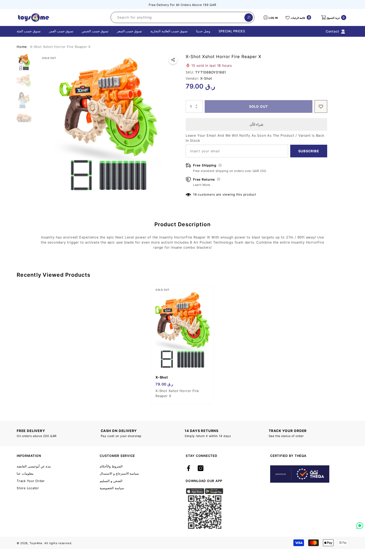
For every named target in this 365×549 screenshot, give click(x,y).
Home (22, 47)
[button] (333, 17)
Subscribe (308, 151)
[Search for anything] (182, 17)
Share (173, 60)
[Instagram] (201, 468)
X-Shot (206, 78)
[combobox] (177, 17)
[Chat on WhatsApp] (359, 524)
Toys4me (36, 543)
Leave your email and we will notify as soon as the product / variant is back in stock (255, 138)
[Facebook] (188, 468)
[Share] (173, 60)
